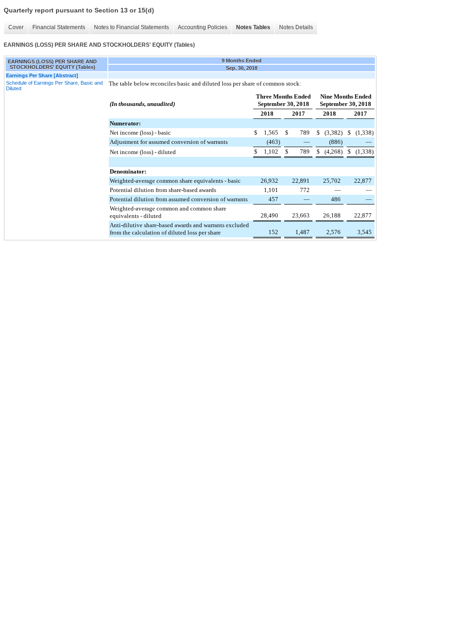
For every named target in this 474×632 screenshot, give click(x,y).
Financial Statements (58, 27)
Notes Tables (253, 27)
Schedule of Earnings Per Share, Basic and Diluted (54, 85)
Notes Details (296, 27)
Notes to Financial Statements (131, 27)
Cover (16, 27)
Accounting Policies (202, 27)
